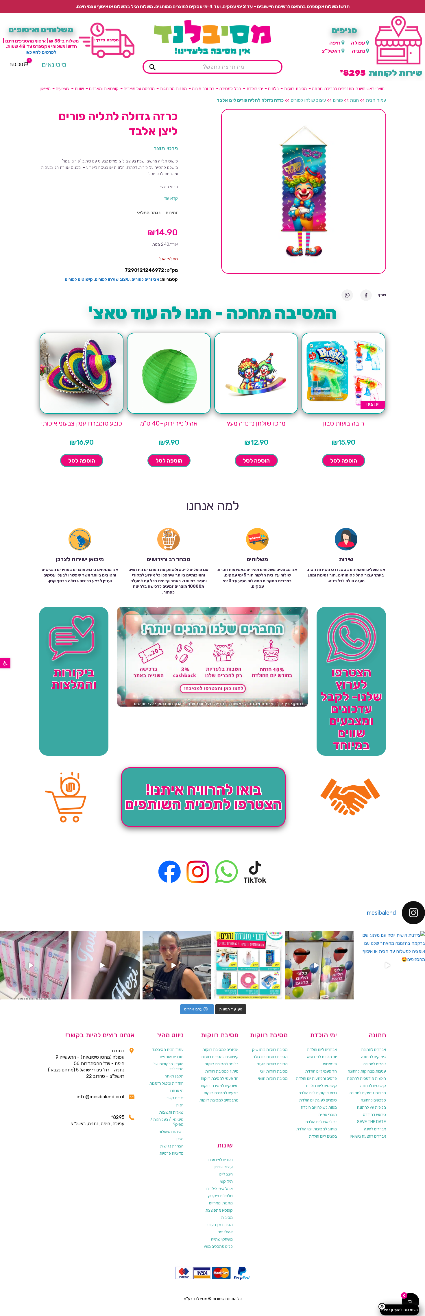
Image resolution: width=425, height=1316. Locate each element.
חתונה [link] (317, 88)
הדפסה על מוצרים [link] (139, 88)
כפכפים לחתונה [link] (373, 1100)
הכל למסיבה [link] (230, 88)
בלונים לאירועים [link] (220, 1159)
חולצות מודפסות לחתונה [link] (366, 1078)
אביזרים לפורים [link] (145, 279)
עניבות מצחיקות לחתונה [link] (367, 1071)
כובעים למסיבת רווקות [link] (221, 1092)
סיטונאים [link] (54, 65)
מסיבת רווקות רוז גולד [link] (270, 1056)
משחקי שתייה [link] (222, 1239)
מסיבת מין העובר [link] (219, 1224)
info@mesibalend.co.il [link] (100, 1096)
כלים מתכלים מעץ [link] (218, 1246)
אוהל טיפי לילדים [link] (219, 1188)
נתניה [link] (358, 51)
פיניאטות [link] (330, 1064)
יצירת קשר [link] (175, 1097)
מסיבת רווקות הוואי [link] (273, 1078)
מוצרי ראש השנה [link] (370, 88)
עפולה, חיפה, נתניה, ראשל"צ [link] (97, 1123)
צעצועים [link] (62, 88)
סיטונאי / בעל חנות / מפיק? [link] (167, 1122)
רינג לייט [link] (226, 1174)
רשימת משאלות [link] (171, 1131)
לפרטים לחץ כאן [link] (40, 52)
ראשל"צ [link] (331, 51)
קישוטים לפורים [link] (79, 279)
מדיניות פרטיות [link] (172, 1153)
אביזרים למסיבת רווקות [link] (220, 1049)
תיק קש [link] (226, 1181)
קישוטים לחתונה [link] (373, 1085)
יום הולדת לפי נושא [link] (322, 1056)
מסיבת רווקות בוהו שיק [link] (270, 1049)
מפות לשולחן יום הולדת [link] (319, 1107)
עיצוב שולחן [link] (224, 1167)
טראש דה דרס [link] (374, 1114)
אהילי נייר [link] (225, 1232)
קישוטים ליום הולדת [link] (321, 1085)
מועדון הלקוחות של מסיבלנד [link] (169, 1066)
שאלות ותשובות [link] (171, 1112)
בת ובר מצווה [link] (203, 88)
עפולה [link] (358, 43)
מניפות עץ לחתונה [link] (371, 1107)
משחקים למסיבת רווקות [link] (220, 1085)
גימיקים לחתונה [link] (373, 1056)
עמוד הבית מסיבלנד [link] (168, 1049)
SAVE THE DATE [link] (371, 1121)
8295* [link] (117, 1117)
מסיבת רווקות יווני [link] (274, 1071)
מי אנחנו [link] (177, 1090)
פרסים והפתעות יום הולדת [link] (316, 1078)
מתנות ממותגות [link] (173, 88)
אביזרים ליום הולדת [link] (322, 1049)
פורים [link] (338, 100)
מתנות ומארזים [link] (221, 1203)
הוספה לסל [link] (343, 460)
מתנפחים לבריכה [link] (339, 88)
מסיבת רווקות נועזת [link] (272, 1064)
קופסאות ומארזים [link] (104, 88)
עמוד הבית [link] (376, 100)
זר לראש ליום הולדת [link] (321, 1121)
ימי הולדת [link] (254, 88)
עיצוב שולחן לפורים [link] (308, 100)
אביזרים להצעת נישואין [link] (368, 1136)
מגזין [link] (180, 1138)
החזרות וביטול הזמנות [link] (166, 1083)
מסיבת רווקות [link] (295, 88)
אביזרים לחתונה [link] (373, 1049)
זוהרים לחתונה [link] (374, 1064)
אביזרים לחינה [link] (375, 1129)
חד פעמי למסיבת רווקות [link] (220, 1078)
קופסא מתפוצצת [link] (219, 1210)
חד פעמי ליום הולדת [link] (321, 1071)
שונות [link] (79, 88)
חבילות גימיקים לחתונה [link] (368, 1092)
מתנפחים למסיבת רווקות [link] (219, 1100)
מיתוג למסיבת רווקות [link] (222, 1071)
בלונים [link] (273, 88)
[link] (5, 663)
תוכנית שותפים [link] (172, 1056)
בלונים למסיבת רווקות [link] (221, 1064)
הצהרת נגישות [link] (172, 1146)
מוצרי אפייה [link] (328, 1114)
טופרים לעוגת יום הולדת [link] (318, 1100)
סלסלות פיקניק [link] (220, 1195)
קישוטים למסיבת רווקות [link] (220, 1056)
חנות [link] (354, 100)
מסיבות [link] (227, 1217)
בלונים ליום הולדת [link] (323, 1136)
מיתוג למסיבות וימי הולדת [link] (316, 1129)
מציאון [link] (45, 88)
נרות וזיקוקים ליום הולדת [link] (317, 1092)
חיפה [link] (335, 43)
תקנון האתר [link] (174, 1076)
